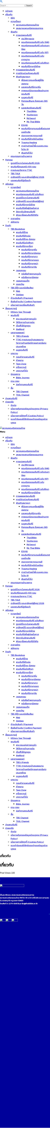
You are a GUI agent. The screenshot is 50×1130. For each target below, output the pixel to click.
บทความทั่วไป (22, 370)
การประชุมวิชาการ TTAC (21, 170)
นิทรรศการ (15, 374)
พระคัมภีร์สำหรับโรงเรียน (32, 139)
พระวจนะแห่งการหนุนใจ (26, 318)
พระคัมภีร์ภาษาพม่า (29, 263)
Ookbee (20, 294)
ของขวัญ (20, 284)
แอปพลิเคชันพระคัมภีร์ (31, 107)
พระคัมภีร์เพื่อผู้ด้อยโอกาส (27, 208)
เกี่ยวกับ (8, 14)
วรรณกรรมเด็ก (22, 280)
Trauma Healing (29, 142)
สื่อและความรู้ (11, 308)
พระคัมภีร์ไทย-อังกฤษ (25, 239)
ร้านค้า (8, 225)
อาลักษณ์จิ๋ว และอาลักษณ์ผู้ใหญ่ (30, 201)
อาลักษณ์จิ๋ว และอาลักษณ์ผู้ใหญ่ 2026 (27, 177)
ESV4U (24, 125)
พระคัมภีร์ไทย (22, 232)
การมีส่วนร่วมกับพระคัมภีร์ (27, 73)
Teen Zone (21, 363)
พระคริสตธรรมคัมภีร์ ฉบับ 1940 (35, 42)
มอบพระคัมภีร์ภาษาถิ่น (31, 87)
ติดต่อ (13, 405)
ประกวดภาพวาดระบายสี (31, 135)
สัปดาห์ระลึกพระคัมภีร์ (25, 211)
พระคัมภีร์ (15, 315)
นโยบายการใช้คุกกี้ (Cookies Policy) (27, 415)
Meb (18, 291)
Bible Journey (23, 377)
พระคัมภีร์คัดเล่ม (23, 235)
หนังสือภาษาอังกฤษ (29, 277)
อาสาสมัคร (15, 218)
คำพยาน (19, 360)
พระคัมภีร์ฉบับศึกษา (24, 242)
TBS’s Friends (22, 336)
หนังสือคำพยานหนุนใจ (31, 273)
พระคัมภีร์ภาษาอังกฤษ (31, 253)
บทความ (14, 353)
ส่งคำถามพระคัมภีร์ (24, 384)
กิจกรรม (9, 159)
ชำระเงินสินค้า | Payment (22, 298)
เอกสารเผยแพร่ (17, 332)
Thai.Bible (32, 111)
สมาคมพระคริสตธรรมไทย (27, 24)
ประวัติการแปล (27, 38)
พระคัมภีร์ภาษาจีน (29, 267)
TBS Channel (22, 391)
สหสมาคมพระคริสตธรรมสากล (29, 28)
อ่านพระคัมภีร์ (11, 398)
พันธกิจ (14, 31)
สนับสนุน (9, 184)
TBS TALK (15, 173)
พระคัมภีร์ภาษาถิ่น (29, 249)
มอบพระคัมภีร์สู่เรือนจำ (21, 180)
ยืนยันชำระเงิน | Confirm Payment (26, 301)
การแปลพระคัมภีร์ (24, 35)
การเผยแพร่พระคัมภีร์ (25, 69)
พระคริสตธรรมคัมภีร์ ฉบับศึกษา (35, 62)
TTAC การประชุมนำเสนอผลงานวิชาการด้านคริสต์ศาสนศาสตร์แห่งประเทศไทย (31, 343)
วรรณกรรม (21, 270)
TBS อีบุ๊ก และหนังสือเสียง (22, 287)
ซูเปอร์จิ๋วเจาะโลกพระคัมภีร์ (27, 197)
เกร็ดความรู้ (21, 367)
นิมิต (13, 17)
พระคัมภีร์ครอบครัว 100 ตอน (23, 166)
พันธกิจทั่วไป (27, 152)
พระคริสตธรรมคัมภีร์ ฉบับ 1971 (34, 52)
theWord (20, 329)
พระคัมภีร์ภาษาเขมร (30, 260)
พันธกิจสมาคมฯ (23, 76)
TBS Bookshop (18, 229)
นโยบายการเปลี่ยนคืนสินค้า (23, 305)
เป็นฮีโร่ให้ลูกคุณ (23, 325)
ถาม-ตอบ (15, 381)
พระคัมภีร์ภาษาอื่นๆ (24, 246)
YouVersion (32, 114)
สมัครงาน (15, 222)
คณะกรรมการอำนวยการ (21, 156)
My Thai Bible (33, 121)
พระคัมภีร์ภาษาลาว (29, 256)
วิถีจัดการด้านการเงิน (25, 322)
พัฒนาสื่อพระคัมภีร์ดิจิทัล (27, 215)
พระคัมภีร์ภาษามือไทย (30, 66)
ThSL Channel (22, 394)
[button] (1, 2)
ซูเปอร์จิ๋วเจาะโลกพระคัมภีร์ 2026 (25, 163)
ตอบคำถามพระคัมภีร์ (25, 357)
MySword (31, 118)
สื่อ (12, 388)
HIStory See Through (21, 312)
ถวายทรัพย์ (16, 187)
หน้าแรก (9, 11)
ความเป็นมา (16, 21)
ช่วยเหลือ (9, 401)
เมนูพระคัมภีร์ (27, 97)
